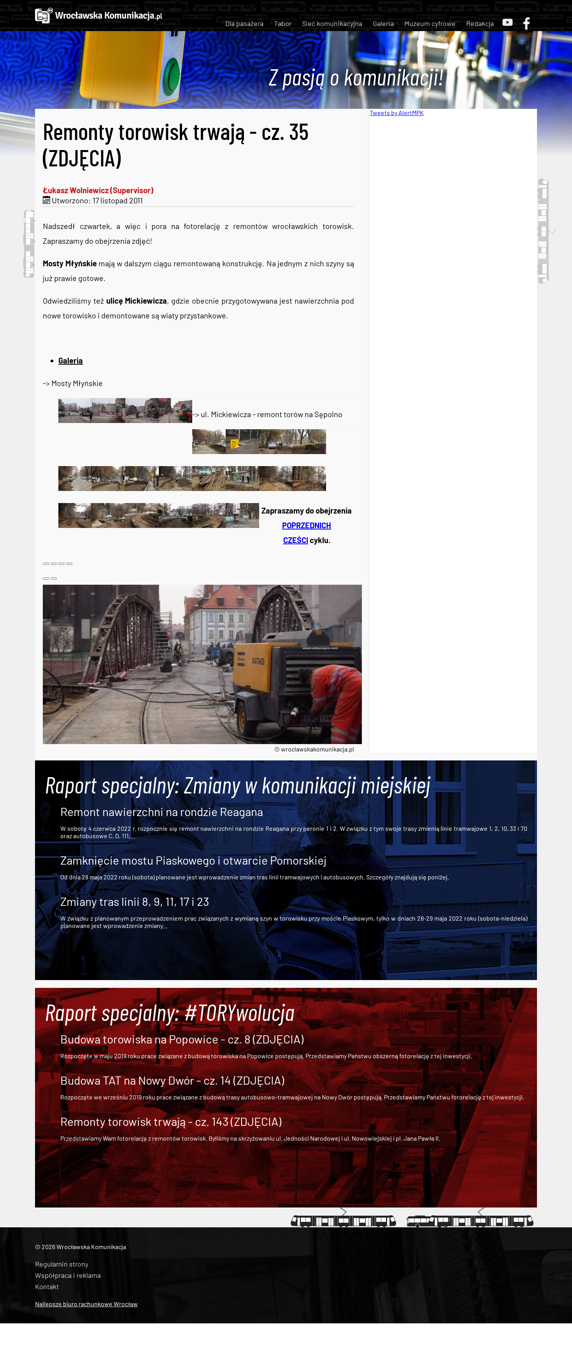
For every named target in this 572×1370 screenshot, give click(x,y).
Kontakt (47, 1286)
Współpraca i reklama (68, 1275)
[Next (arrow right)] (54, 578)
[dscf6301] (276, 488)
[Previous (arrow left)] (46, 578)
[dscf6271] (209, 451)
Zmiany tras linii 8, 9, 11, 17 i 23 (134, 901)
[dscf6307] (75, 524)
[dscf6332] (142, 420)
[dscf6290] (108, 488)
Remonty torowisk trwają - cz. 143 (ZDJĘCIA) (170, 1121)
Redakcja (480, 23)
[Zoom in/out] (69, 564)
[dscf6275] (242, 451)
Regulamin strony (61, 1264)
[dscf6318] (242, 524)
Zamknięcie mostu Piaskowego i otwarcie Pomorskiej (193, 860)
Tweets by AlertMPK (397, 112)
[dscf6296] (209, 488)
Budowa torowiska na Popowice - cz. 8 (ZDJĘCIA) (182, 1039)
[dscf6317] (209, 524)
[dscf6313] (142, 524)
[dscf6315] (175, 524)
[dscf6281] (309, 451)
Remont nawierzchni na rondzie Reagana (161, 811)
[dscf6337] (175, 420)
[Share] (54, 564)
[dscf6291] (142, 488)
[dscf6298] (242, 488)
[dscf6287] (75, 488)
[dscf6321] (75, 420)
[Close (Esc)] (46, 564)
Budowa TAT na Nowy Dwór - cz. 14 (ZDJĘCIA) (172, 1080)
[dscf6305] (309, 488)
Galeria (383, 23)
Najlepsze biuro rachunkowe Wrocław (86, 1303)
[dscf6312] (108, 524)
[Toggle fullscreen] (61, 564)
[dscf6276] (276, 451)
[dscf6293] (175, 488)
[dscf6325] (108, 420)
